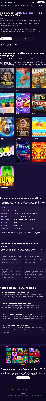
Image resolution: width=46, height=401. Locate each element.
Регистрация (41, 2)
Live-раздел (35, 5)
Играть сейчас (5, 38)
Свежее (12, 5)
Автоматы (3, 5)
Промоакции (22, 5)
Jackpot (17, 5)
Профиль (33, 2)
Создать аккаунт (22, 377)
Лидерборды (29, 5)
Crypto (8, 5)
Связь (40, 5)
